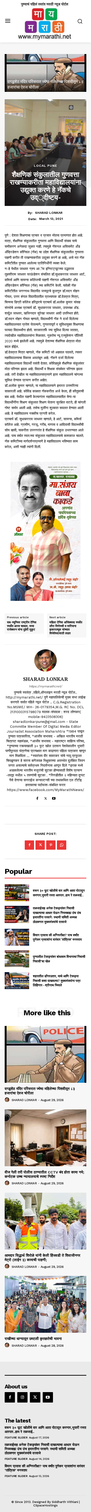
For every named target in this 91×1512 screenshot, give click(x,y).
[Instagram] (22, 1397)
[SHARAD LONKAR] (45, 660)
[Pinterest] (51, 845)
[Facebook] (37, 797)
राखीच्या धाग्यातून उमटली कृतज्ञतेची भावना (33, 1338)
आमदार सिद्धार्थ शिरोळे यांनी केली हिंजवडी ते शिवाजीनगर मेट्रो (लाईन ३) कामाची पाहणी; (42, 1257)
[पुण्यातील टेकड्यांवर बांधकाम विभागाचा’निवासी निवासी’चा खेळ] (17, 958)
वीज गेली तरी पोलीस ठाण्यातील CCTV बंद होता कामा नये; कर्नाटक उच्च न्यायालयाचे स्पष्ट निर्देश (44, 1174)
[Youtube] (54, 797)
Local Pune (45, 165)
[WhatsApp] (61, 845)
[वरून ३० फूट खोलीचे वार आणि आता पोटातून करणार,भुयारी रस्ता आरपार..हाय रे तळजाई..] (17, 892)
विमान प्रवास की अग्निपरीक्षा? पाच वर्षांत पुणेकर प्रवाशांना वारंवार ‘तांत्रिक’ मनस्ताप (57, 937)
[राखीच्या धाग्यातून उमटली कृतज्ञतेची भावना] (45, 1304)
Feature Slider (16, 1437)
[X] (45, 797)
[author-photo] (8, 1099)
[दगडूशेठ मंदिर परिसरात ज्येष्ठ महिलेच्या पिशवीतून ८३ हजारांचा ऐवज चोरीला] (45, 73)
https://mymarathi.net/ (45, 686)
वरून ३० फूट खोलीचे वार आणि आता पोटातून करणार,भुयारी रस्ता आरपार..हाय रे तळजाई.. (59, 892)
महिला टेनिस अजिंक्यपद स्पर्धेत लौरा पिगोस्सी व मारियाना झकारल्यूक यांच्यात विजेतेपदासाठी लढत (65, 628)
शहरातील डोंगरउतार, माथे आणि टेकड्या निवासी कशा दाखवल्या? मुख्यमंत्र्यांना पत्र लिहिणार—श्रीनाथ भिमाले (56, 980)
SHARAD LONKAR (49, 213)
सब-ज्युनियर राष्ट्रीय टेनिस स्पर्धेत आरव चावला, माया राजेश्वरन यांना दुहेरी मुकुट (21, 626)
